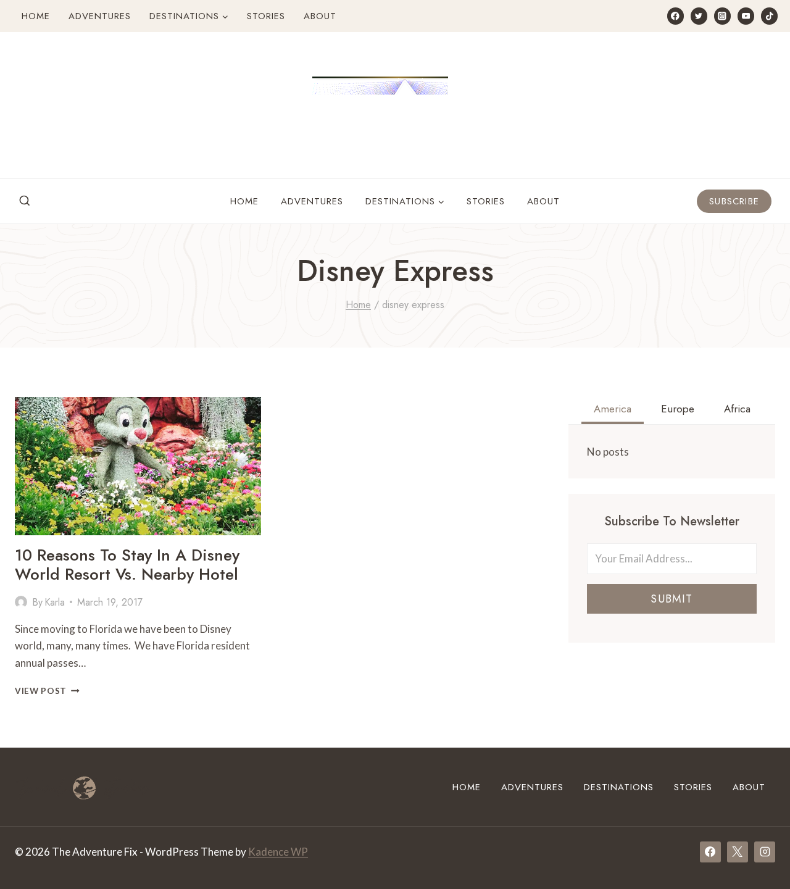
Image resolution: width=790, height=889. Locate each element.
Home (36, 16)
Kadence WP (278, 851)
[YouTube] (746, 15)
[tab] (612, 410)
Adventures (100, 16)
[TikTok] (769, 15)
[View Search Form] (25, 201)
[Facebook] (675, 15)
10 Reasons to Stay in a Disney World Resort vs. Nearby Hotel (127, 564)
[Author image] (21, 602)
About (320, 16)
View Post (47, 691)
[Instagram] (722, 15)
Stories (266, 16)
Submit (671, 599)
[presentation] (138, 466)
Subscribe (734, 201)
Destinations (619, 787)
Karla (54, 602)
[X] (737, 851)
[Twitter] (699, 15)
